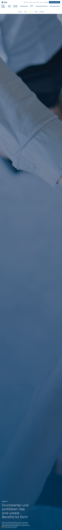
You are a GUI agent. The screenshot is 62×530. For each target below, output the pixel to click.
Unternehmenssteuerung (41, 6)
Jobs (35, 2)
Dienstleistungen (24, 6)
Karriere (31, 2)
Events (41, 2)
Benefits (31, 11)
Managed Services (15, 6)
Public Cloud (9, 6)
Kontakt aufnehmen (54, 2)
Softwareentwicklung (55, 6)
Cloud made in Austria (3, 6)
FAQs (36, 11)
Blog (38, 2)
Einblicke (41, 11)
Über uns (26, 2)
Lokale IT (31, 6)
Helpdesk (46, 2)
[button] (2, 527)
